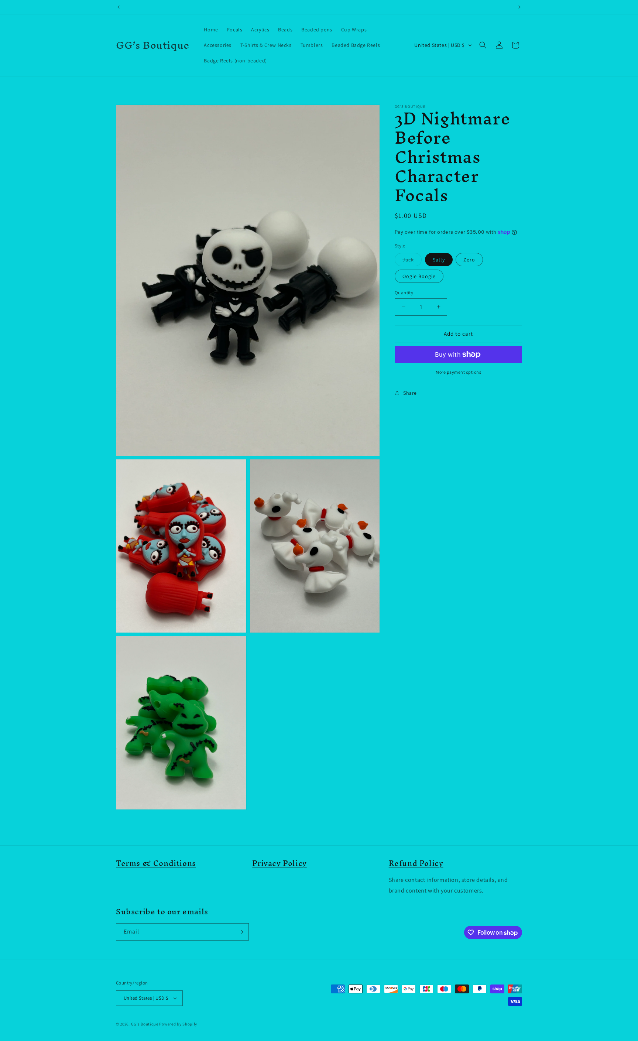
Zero (469, 259)
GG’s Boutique (145, 1024)
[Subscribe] (240, 932)
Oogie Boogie (419, 276)
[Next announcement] (519, 7)
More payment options (458, 372)
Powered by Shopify (178, 1024)
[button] (483, 45)
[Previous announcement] (118, 7)
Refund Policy (416, 863)
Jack (412, 261)
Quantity (404, 292)
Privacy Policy (279, 863)
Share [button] (410, 392)
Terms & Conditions (156, 863)
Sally (439, 259)
